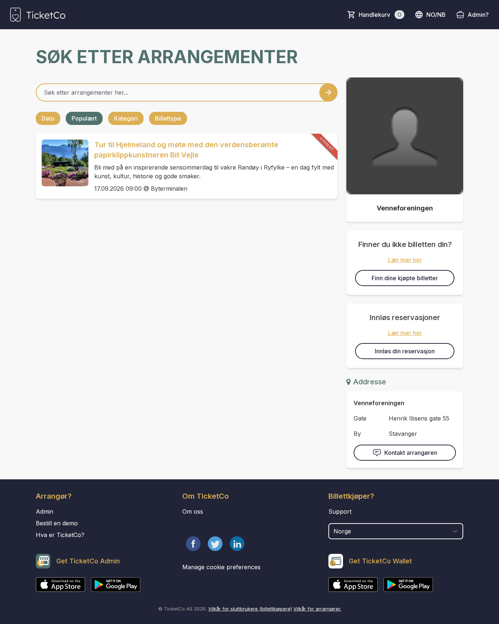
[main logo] (37, 15)
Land (335, 519)
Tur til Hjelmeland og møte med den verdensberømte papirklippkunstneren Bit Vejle (186, 149)
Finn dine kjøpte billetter (405, 278)
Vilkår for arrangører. (317, 609)
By (357, 433)
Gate (360, 418)
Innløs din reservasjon (405, 351)
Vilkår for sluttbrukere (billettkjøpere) (250, 609)
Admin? (478, 14)
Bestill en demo (57, 523)
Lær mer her (405, 259)
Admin (44, 511)
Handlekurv (380, 14)
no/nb (436, 14)
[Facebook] (193, 543)
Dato (48, 118)
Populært (84, 118)
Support (339, 511)
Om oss (192, 511)
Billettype (168, 118)
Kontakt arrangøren (410, 452)
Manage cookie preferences (221, 567)
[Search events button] (328, 92)
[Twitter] (215, 543)
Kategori (126, 118)
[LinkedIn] (237, 543)
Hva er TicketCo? (60, 535)
